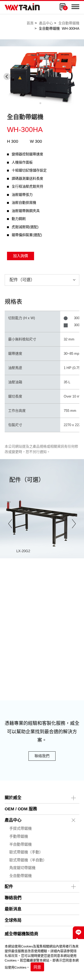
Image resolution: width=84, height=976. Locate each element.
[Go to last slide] (10, 524)
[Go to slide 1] (40, 103)
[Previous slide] (7, 76)
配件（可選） (22, 280)
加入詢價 (20, 256)
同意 (37, 967)
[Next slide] (74, 524)
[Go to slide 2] (43, 103)
